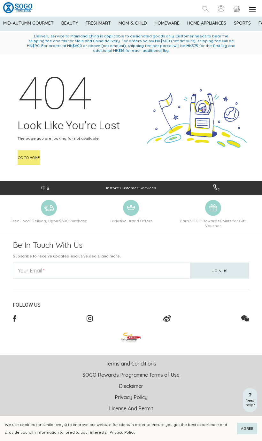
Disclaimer (131, 386)
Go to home (29, 157)
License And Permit (131, 408)
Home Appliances (206, 23)
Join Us (219, 270)
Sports (242, 23)
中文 (45, 188)
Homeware (167, 23)
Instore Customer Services (131, 187)
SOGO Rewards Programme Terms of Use (131, 375)
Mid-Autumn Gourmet (28, 23)
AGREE (247, 428)
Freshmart (98, 23)
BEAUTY (69, 23)
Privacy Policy (122, 432)
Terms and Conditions (131, 363)
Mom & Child (133, 23)
